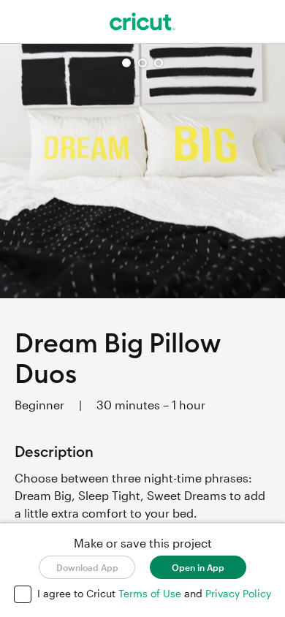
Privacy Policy (238, 593)
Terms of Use (151, 593)
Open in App (198, 567)
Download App (87, 567)
